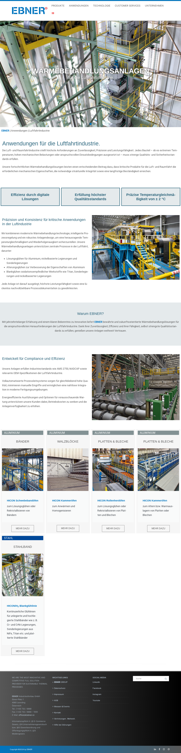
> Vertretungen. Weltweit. (63, 719)
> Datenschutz (58, 688)
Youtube (96, 700)
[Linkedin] (155, 749)
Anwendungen (79, 5)
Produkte (57, 5)
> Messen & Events (61, 706)
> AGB (55, 700)
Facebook (97, 688)
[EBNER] (29, 16)
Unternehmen (154, 5)
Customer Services (127, 5)
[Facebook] (159, 749)
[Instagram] (163, 749)
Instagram (97, 694)
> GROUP (59, 682)
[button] (87, 124)
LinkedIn (96, 682)
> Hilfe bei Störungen (61, 725)
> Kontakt (56, 712)
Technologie (101, 5)
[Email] (168, 749)
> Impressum (58, 694)
